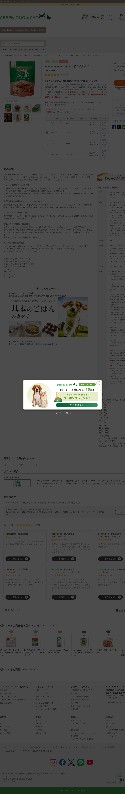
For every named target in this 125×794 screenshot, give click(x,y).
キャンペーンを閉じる (62, 413)
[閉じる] (98, 383)
